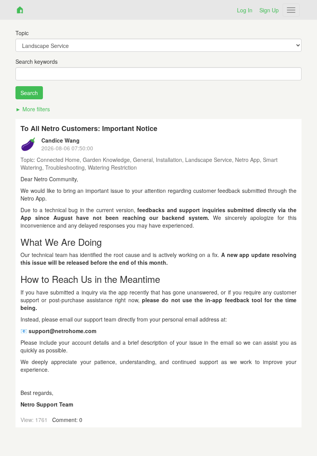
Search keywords (36, 61)
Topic (22, 33)
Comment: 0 (67, 420)
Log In (244, 10)
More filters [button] (36, 109)
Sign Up (269, 10)
